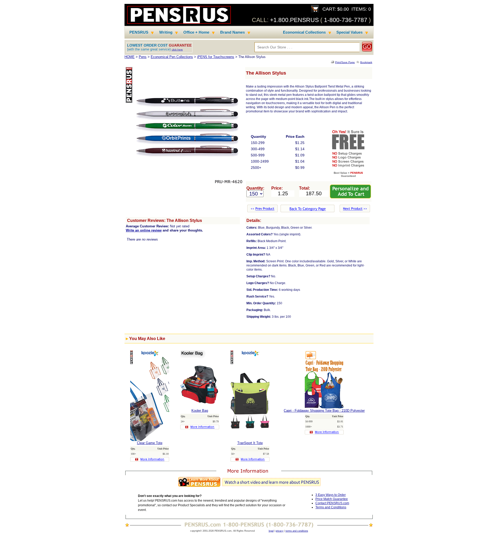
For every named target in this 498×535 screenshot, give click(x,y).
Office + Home (196, 32)
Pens (143, 57)
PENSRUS (138, 32)
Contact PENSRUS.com (332, 503)
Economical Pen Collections (172, 57)
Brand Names (232, 32)
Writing (165, 32)
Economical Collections (304, 32)
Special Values (349, 32)
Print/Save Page (345, 62)
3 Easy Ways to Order (330, 495)
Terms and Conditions (330, 507)
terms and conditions (297, 531)
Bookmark (366, 62)
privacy (279, 531)
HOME (130, 57)
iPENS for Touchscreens (215, 57)
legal (271, 531)
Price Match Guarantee (331, 499)
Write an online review (144, 230)
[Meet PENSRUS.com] (249, 487)
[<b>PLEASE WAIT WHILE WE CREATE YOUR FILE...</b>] (333, 62)
